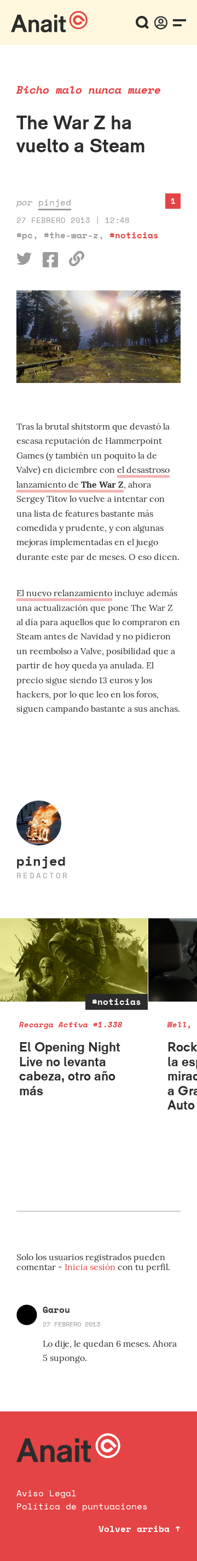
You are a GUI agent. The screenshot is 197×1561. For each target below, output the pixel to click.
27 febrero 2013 (71, 1324)
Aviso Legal (46, 1493)
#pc (24, 235)
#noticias (134, 235)
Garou (56, 1309)
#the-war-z (71, 235)
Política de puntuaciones (82, 1506)
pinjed (54, 202)
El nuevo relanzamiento (64, 592)
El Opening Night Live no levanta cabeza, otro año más (69, 1068)
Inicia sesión (91, 1266)
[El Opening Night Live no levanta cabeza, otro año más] (74, 960)
